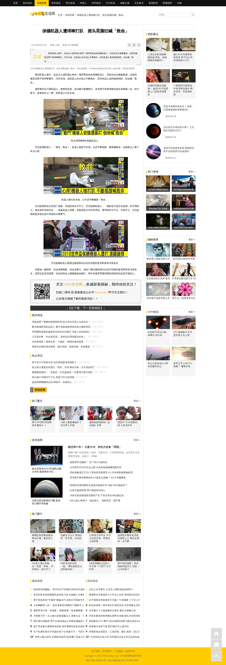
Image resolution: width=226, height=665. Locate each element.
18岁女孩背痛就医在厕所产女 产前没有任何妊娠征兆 (97, 495)
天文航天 (139, 3)
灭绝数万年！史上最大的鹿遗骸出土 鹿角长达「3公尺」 (62, 616)
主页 (60, 15)
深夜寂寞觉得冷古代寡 (184, 208)
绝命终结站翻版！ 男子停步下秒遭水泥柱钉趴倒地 (59, 589)
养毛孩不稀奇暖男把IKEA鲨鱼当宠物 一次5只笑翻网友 (98, 477)
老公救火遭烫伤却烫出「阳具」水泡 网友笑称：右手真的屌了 (63, 367)
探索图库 (167, 3)
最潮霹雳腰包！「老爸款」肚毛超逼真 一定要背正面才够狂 (62, 372)
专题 (179, 3)
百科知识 (27, 3)
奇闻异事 (41, 3)
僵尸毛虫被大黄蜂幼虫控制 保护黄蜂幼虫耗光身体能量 (61, 626)
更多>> (137, 401)
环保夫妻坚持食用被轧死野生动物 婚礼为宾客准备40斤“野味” (120, 616)
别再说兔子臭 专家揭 (158, 208)
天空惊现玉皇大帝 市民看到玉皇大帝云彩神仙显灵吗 (117, 637)
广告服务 (118, 651)
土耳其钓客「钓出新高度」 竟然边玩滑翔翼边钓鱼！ (59, 337)
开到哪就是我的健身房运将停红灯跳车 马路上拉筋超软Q (61, 332)
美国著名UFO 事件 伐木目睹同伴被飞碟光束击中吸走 (116, 621)
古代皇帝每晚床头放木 (158, 189)
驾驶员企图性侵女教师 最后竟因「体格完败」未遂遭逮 (61, 346)
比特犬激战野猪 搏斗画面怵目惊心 (87, 490)
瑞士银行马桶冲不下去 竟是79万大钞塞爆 (53, 377)
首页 (15, 3)
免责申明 (130, 651)
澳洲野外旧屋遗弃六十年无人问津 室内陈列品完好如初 (117, 594)
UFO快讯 (110, 3)
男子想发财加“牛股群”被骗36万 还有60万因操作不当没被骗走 (64, 600)
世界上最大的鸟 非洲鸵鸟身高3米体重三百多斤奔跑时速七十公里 (68, 637)
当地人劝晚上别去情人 (158, 227)
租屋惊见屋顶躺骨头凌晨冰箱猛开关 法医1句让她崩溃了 (98, 485)
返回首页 (216, 633)
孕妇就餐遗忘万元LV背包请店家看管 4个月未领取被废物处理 (101, 472)
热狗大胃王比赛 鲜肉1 (183, 227)
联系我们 (107, 651)
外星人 (83, 3)
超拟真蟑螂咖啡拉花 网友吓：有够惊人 (52, 382)
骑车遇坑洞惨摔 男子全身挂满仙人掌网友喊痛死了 (59, 621)
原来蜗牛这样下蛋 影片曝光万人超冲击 (109, 626)
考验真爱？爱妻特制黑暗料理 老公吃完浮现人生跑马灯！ (61, 322)
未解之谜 (124, 3)
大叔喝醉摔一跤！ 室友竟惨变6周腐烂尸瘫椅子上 (58, 605)
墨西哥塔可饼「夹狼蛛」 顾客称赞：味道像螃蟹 (58, 610)
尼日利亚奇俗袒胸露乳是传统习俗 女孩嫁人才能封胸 (60, 594)
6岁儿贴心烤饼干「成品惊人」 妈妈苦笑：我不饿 (95, 500)
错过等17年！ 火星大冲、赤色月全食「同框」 (95, 447)
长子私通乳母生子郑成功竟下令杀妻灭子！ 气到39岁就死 (62, 631)
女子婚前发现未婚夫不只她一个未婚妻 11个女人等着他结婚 (119, 600)
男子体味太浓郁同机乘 (184, 189)
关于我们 (96, 651)
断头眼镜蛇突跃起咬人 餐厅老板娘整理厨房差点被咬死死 (61, 327)
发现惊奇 (153, 3)
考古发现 (70, 3)
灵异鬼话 (56, 3)
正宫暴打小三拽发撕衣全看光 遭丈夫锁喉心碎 (112, 610)
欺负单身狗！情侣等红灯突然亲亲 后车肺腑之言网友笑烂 (118, 605)
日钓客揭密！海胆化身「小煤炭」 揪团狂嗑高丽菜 (58, 342)
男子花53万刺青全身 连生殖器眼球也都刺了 (54, 362)
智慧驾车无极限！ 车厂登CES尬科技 (88, 462)
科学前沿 (96, 3)
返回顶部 (216, 655)
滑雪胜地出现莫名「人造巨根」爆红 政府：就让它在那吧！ (119, 631)
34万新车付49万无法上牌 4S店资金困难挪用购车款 (96, 467)
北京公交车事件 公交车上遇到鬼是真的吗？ (111, 589)
